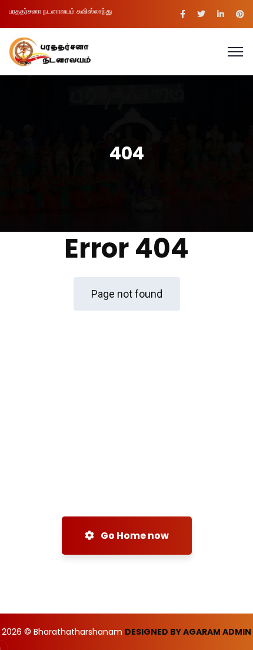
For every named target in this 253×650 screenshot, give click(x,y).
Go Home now (134, 535)
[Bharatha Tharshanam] (50, 50)
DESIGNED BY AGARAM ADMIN (188, 632)
